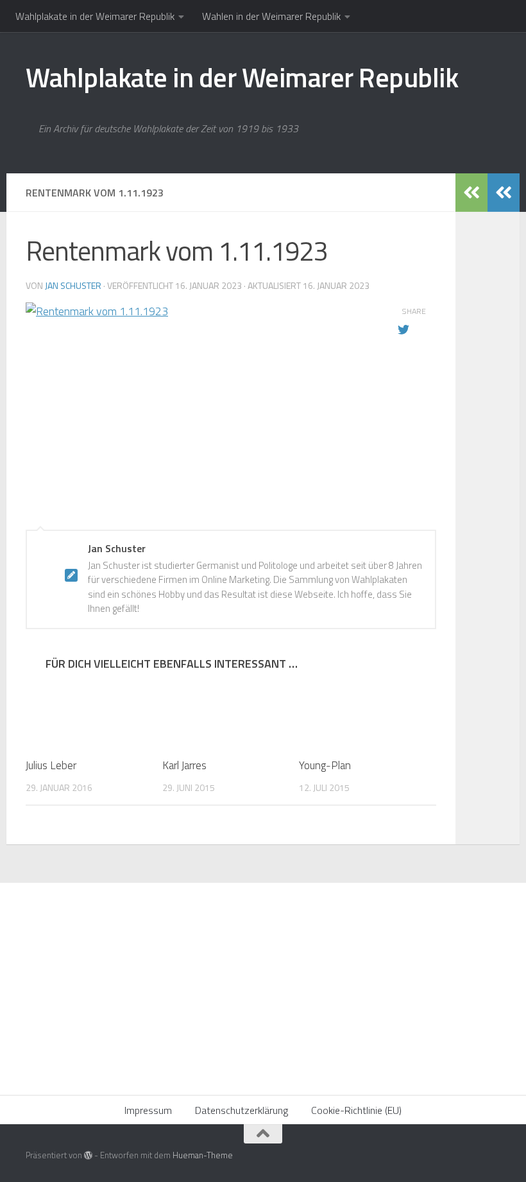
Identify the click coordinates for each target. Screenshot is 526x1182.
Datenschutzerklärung (241, 1110)
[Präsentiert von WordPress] (88, 1155)
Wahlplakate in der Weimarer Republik (94, 16)
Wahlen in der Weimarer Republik (271, 16)
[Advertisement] (263, 979)
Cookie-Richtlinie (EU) (356, 1110)
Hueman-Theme (203, 1155)
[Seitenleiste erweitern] (504, 192)
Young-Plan (325, 765)
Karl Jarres (184, 765)
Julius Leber (51, 765)
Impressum (148, 1110)
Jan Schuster (73, 285)
